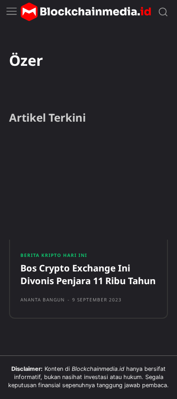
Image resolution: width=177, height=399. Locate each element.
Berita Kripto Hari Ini (53, 255)
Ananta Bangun (42, 299)
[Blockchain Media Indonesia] (86, 11)
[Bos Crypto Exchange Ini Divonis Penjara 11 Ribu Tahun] (88, 188)
